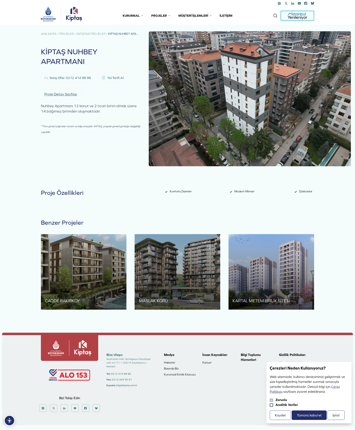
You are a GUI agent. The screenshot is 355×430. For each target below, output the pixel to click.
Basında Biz (171, 368)
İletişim (226, 15)
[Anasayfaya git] (48, 14)
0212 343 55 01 (122, 379)
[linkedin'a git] (292, 3)
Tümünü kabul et (309, 415)
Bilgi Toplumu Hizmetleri (251, 357)
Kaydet (280, 415)
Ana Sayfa (48, 33)
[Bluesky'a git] (312, 3)
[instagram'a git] (279, 3)
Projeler (66, 33)
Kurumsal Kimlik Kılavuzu (180, 374)
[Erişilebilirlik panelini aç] (9, 420)
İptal (336, 415)
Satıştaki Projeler (90, 33)
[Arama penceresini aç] (275, 16)
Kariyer (207, 362)
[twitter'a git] (286, 3)
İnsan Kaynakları (214, 355)
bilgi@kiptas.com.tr (126, 385)
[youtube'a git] (299, 3)
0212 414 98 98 (121, 373)
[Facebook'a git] (306, 3)
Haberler (169, 362)
